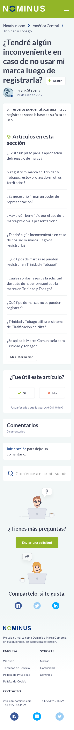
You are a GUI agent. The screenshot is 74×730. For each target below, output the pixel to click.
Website (8, 661)
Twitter (37, 605)
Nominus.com (14, 25)
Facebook (18, 605)
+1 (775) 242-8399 (52, 701)
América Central (46, 25)
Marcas (44, 661)
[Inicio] (24, 9)
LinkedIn (55, 605)
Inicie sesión (17, 448)
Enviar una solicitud (37, 542)
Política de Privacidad (16, 674)
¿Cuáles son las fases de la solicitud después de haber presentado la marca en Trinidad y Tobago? (34, 283)
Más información (22, 357)
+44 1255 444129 (14, 705)
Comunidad (47, 668)
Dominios (46, 674)
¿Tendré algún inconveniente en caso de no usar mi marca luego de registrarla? (36, 239)
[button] (66, 8)
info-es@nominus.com (17, 701)
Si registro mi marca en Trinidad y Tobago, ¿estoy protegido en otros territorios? (34, 177)
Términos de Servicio (16, 668)
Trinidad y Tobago (17, 31)
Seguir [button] (57, 80)
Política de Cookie (14, 681)
